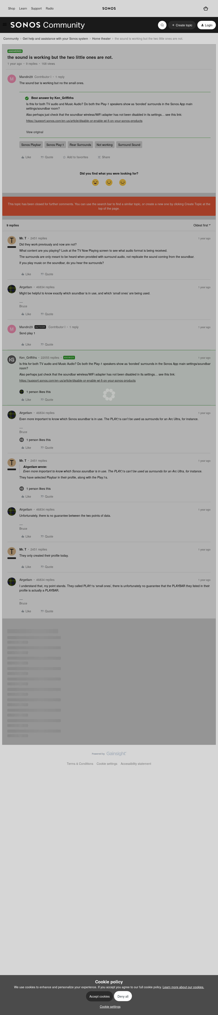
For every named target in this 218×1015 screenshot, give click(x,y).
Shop (11, 8)
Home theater (101, 38)
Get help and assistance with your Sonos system (55, 38)
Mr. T (22, 238)
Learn (23, 8)
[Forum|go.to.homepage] (48, 25)
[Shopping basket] (205, 8)
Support (36, 8)
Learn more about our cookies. (183, 987)
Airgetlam (25, 287)
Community (11, 38)
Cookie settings (107, 763)
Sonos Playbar (31, 145)
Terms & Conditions (80, 763)
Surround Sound (129, 145)
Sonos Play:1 (55, 145)
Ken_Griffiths (28, 357)
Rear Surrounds (80, 145)
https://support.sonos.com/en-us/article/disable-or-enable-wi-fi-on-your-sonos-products (84, 121)
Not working (105, 145)
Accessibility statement (136, 763)
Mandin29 (26, 77)
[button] (4, 26)
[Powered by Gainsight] (109, 755)
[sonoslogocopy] (108, 8)
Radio (50, 8)
